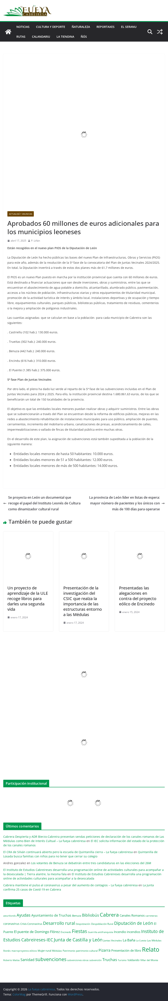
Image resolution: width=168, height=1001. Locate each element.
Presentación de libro (126, 950)
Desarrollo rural (59, 923)
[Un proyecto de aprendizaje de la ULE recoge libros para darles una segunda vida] (28, 534)
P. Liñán (35, 240)
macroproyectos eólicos (24, 950)
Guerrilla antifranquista (100, 932)
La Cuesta (141, 940)
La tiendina (65, 37)
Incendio (120, 932)
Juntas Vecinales (112, 940)
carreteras (151, 915)
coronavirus (11, 924)
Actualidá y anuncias (20, 213)
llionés (7, 950)
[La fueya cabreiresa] (8, 32)
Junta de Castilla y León (78, 939)
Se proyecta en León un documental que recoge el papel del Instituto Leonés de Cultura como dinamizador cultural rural (44, 503)
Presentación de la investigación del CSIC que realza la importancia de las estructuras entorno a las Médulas (82, 601)
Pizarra (104, 950)
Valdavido (133, 960)
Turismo (122, 960)
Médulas (57, 950)
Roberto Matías (11, 960)
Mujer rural (44, 950)
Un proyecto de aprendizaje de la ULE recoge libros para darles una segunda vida (27, 598)
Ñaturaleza (81, 27)
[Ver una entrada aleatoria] (160, 32)
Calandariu (41, 37)
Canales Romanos (132, 915)
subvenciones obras (78, 960)
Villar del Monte (149, 960)
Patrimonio (69, 950)
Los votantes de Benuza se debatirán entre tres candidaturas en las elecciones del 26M (91, 863)
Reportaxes (105, 27)
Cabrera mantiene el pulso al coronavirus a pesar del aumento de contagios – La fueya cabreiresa (70, 885)
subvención (95, 960)
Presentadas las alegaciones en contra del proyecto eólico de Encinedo (137, 596)
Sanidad (27, 959)
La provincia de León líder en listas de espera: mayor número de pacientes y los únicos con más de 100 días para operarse (124, 503)
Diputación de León (133, 923)
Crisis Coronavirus (31, 924)
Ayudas (24, 915)
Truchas (109, 959)
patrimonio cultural (87, 950)
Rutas (20, 37)
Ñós (84, 37)
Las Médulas (154, 940)
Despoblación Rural (102, 923)
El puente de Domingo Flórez (37, 931)
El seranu (128, 27)
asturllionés (9, 915)
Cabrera (109, 914)
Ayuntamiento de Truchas (51, 915)
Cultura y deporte (50, 27)
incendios (133, 932)
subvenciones (50, 959)
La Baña (129, 940)
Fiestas (79, 931)
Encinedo (66, 932)
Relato (150, 949)
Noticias (23, 27)
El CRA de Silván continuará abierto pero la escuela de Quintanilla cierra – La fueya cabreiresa (68, 852)
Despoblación (83, 923)
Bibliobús (90, 915)
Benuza (76, 915)
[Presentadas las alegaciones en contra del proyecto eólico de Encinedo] (140, 534)
